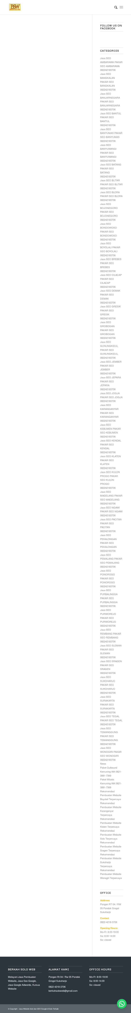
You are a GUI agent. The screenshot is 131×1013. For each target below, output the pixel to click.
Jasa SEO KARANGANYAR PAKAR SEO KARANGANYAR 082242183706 (109, 412)
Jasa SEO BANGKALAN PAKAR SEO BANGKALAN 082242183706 (108, 81)
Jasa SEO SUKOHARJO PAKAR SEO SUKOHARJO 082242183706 (108, 684)
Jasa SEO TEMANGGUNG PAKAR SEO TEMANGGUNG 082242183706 (109, 736)
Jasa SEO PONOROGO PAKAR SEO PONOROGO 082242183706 (108, 578)
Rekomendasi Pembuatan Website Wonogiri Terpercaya (111, 874)
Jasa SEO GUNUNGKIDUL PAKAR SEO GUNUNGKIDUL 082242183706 (109, 349)
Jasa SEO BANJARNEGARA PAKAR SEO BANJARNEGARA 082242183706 (110, 101)
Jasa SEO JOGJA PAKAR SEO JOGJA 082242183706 (111, 397)
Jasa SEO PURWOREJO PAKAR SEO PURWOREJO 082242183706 (108, 617)
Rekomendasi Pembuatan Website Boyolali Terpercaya (110, 795)
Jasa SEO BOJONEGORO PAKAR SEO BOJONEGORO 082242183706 (109, 211)
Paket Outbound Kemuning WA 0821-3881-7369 (111, 771)
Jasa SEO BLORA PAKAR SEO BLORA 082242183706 (111, 196)
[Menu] (121, 7)
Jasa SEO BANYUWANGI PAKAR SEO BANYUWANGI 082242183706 (108, 152)
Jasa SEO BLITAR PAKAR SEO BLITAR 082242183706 (111, 184)
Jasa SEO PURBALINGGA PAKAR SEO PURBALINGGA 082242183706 (109, 598)
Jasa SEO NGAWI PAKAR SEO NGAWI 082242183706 (111, 511)
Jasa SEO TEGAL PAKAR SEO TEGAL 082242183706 (111, 720)
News (103, 763)
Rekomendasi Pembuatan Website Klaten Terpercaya (110, 822)
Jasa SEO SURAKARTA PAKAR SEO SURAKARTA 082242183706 (108, 704)
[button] (122, 1004)
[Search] (114, 7)
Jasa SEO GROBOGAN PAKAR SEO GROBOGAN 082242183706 (108, 330)
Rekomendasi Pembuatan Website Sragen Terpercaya (110, 846)
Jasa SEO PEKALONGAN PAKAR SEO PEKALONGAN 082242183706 (108, 542)
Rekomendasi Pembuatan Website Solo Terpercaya (110, 834)
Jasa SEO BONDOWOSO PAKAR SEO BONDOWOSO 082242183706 (108, 231)
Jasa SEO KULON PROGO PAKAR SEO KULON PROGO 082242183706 (110, 479)
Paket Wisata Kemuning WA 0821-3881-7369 (111, 783)
